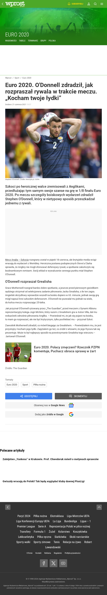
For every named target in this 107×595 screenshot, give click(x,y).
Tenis (57, 542)
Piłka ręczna (44, 536)
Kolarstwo (64, 531)
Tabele (22, 40)
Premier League (26, 526)
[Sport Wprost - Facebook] (44, 563)
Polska (52, 40)
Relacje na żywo (72, 542)
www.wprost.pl (83, 588)
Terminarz (33, 40)
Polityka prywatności (72, 553)
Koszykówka (80, 531)
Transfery (25, 531)
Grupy (43, 40)
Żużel (52, 531)
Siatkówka (60, 536)
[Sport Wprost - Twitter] (53, 563)
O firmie (29, 553)
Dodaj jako (49, 414)
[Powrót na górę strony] (99, 507)
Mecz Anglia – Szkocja (17, 259)
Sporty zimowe (42, 542)
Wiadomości (11, 40)
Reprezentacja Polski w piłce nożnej (69, 526)
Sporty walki (23, 542)
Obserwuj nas (49, 405)
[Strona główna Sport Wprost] (15, 4)
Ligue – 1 (85, 521)
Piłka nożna (39, 384)
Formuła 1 (40, 531)
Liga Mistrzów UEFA (78, 516)
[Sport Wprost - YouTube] (63, 563)
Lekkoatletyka (26, 536)
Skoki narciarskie (79, 536)
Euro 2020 (17, 34)
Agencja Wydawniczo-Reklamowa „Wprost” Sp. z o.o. (60, 579)
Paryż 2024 (23, 516)
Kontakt (38, 553)
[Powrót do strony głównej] (7, 507)
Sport (25, 384)
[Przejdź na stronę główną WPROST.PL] (2, 4)
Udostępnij (31, 396)
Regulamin (58, 553)
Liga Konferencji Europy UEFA (33, 521)
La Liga (57, 521)
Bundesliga (70, 521)
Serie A (42, 526)
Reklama (47, 553)
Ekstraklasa (57, 516)
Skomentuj (80, 396)
